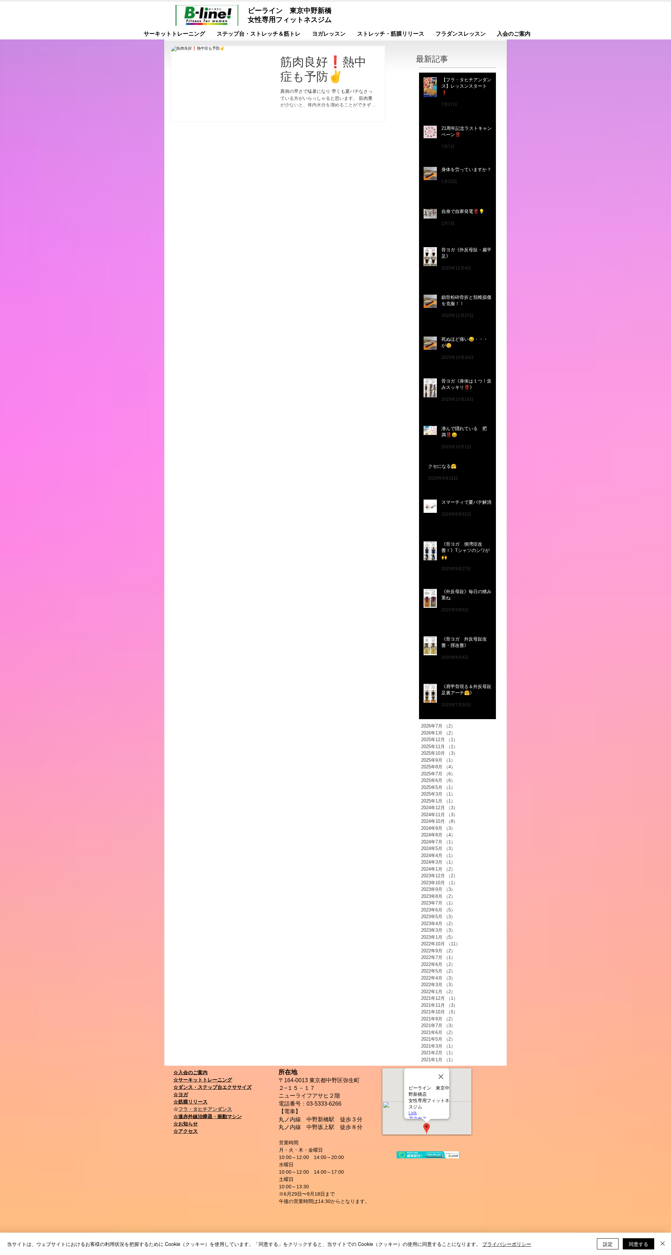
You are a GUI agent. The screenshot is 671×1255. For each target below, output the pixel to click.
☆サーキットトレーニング (202, 1080)
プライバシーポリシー (506, 1243)
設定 (608, 1243)
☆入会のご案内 (190, 1072)
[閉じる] (662, 1243)
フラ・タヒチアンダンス (205, 1109)
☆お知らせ (185, 1124)
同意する (638, 1243)
